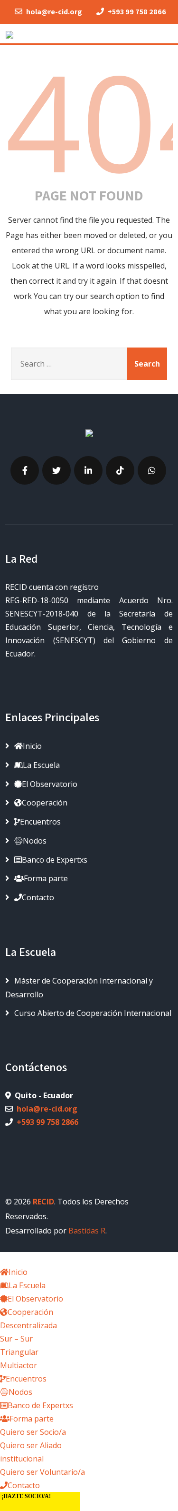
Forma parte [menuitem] (31, 1418)
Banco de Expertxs (54, 860)
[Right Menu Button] (6, 1258)
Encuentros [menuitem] (26, 1378)
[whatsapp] (152, 470)
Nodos (35, 840)
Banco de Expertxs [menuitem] (40, 1405)
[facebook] (24, 470)
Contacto (38, 897)
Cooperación (44, 802)
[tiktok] (120, 470)
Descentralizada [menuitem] (28, 1325)
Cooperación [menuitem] (30, 1312)
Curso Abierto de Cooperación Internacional (92, 1013)
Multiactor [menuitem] (18, 1365)
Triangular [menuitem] (19, 1352)
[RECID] (9, 33)
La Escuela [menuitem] (27, 1285)
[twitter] (56, 470)
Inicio (32, 746)
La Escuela (41, 765)
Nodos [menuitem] (20, 1392)
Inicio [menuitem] (18, 1272)
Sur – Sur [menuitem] (16, 1338)
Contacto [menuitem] (24, 1485)
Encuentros (40, 821)
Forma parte (46, 878)
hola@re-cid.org (47, 1108)
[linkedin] (88, 470)
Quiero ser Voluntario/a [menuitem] (42, 1472)
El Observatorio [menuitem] (35, 1298)
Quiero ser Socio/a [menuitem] (33, 1432)
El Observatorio (49, 784)
